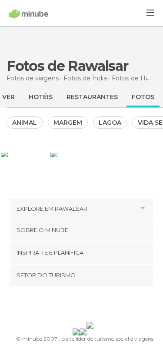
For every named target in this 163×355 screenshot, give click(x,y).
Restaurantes (92, 97)
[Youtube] (101, 305)
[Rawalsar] (25, 153)
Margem (67, 122)
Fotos (143, 97)
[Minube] (28, 13)
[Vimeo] (90, 305)
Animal (24, 122)
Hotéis (41, 97)
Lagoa (110, 122)
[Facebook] (67, 305)
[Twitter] (79, 305)
